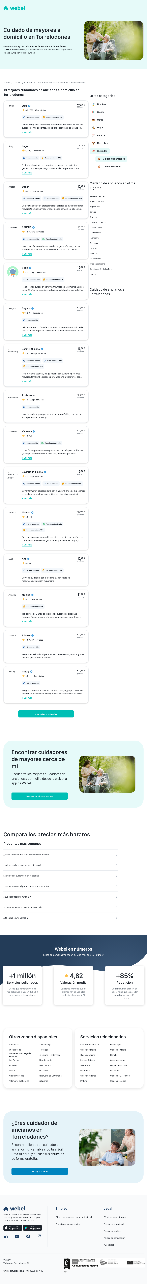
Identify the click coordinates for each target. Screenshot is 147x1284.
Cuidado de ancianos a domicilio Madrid (46, 82)
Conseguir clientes (39, 1171)
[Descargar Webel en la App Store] (12, 1228)
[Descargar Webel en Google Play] (32, 1228)
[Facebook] (28, 1236)
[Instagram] (39, 1236)
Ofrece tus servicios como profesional (74, 1217)
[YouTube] (17, 1236)
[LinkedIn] (5, 1236)
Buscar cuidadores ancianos (39, 796)
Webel (6, 82)
